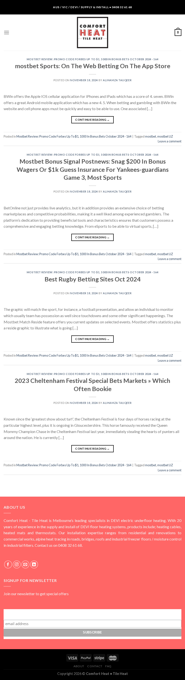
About (78, 666)
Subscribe (92, 614)
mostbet (150, 136)
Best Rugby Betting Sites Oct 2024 (93, 279)
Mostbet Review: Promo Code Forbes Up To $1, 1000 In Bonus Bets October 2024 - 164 (92, 59)
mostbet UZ (165, 136)
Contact (94, 666)
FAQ (108, 666)
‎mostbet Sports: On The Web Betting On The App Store (92, 65)
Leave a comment (169, 141)
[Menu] (6, 32)
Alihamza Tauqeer (117, 80)
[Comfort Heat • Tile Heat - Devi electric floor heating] (92, 32)
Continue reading (92, 119)
